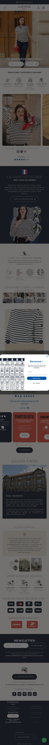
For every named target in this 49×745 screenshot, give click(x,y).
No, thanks (36, 383)
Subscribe (37, 378)
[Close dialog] (47, 356)
